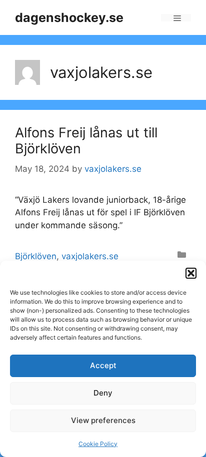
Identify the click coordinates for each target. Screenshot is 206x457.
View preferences (103, 420)
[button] (191, 273)
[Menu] (176, 17)
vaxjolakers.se (90, 256)
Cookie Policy (98, 444)
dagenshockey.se (69, 17)
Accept (103, 365)
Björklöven (35, 256)
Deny (103, 393)
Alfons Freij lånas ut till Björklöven (86, 140)
